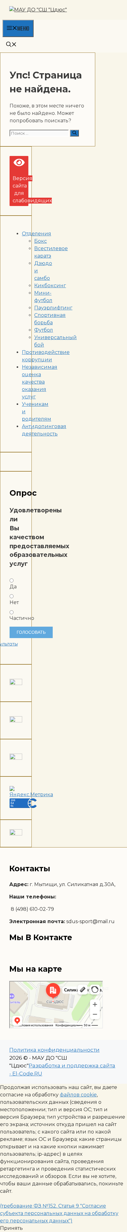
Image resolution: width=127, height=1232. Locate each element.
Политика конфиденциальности (54, 1050)
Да (13, 587)
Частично (16, 618)
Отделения (36, 234)
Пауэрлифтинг (53, 308)
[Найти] (74, 133)
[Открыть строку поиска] (11, 44)
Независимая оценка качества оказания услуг (39, 382)
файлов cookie (78, 1095)
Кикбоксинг (50, 285)
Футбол (43, 330)
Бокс (40, 241)
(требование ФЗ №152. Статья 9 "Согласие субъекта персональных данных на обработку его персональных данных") (59, 1213)
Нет (14, 602)
